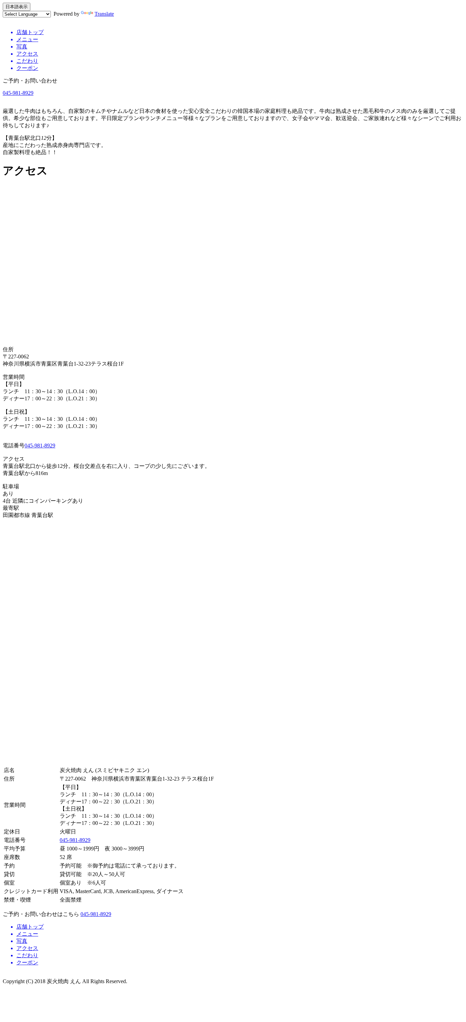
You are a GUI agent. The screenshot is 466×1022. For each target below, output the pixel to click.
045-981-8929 (18, 93)
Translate (104, 14)
